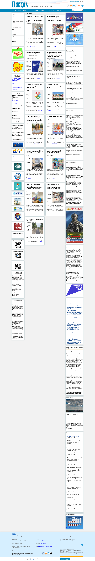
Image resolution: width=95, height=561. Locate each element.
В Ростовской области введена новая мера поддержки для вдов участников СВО (34, 86)
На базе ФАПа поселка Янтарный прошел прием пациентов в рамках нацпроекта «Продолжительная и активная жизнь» (34, 19)
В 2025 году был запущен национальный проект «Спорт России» (54, 86)
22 (72, 524)
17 (76, 522)
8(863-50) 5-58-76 (45, 542)
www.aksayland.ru (14, 103)
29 (72, 525)
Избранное (33, 122)
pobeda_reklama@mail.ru (49, 546)
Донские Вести (34, 58)
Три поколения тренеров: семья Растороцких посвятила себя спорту (55, 118)
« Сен (67, 527)
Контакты (59, 10)
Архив (31, 10)
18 (78, 522)
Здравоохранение (34, 23)
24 (76, 524)
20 (68, 524)
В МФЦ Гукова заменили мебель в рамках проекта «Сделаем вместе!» (74, 442)
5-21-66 (49, 542)
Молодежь (53, 191)
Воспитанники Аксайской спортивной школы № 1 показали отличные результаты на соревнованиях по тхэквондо (55, 18)
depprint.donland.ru (15, 100)
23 (74, 524)
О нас (19, 10)
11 (78, 521)
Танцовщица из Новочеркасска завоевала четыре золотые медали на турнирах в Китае (74, 451)
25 (78, 524)
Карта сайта (14, 550)
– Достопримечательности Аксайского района (16, 89)
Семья (39, 122)
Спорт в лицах (56, 121)
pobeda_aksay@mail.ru (41, 546)
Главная (14, 10)
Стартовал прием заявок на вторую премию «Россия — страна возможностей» (33, 54)
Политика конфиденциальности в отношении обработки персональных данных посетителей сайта (22, 554)
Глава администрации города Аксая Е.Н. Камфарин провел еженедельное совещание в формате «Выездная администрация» (54, 152)
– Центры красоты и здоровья (17, 87)
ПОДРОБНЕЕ (32, 46)
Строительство (34, 222)
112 (13, 331)
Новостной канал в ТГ (17, 240)
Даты (52, 58)
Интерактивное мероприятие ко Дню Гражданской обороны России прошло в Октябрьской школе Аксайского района (54, 54)
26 (80, 524)
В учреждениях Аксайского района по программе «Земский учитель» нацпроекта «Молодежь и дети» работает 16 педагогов (34, 118)
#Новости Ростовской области (73, 436)
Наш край (25, 10)
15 (72, 522)
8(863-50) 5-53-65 (43, 543)
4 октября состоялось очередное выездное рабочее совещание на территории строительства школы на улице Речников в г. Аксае (34, 152)
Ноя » (70, 527)
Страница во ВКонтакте (18, 251)
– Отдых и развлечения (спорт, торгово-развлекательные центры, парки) (17, 82)
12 (80, 521)
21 (70, 524)
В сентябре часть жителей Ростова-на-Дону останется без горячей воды (74, 504)
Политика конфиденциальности (41, 559)
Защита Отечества (40, 191)
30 (74, 525)
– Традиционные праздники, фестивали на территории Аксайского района (16, 79)
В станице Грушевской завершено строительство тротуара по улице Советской (34, 219)
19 (80, 522)
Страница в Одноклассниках (18, 261)
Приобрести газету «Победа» (18, 125)
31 (76, 525)
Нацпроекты (38, 23)
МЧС (54, 58)
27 (68, 525)
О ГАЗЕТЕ (18, 93)
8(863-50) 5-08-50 (44, 540)
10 (76, 521)
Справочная (52, 10)
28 (70, 525)
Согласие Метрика (33, 559)
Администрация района (35, 191)
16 (74, 522)
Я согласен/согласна (64, 559)
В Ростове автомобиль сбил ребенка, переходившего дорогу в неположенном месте (74, 496)
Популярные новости (75, 299)
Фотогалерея (44, 10)
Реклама (36, 10)
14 (70, 522)
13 (68, 522)
